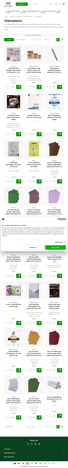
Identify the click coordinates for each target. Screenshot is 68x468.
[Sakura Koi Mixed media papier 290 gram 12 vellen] (13, 101)
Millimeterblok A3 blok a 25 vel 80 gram (33, 116)
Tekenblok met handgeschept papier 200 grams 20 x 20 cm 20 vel (13, 70)
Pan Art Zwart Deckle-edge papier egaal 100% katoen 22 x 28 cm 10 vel (34, 259)
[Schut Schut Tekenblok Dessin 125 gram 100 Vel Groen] (34, 149)
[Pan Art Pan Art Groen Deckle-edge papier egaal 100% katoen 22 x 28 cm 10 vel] (34, 385)
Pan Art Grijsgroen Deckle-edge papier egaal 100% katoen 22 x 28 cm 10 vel (13, 259)
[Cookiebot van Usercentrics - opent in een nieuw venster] (59, 219)
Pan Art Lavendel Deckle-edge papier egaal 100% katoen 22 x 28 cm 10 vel (34, 212)
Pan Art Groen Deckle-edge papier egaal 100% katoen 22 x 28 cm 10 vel (34, 401)
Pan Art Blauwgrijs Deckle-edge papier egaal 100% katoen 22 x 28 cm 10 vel (13, 401)
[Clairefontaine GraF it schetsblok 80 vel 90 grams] (13, 290)
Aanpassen (33, 247)
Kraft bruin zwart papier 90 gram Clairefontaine (54, 306)
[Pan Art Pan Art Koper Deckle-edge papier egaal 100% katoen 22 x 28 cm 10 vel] (34, 337)
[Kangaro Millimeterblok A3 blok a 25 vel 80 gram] (34, 101)
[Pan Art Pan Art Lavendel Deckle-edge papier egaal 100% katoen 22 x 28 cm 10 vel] (34, 196)
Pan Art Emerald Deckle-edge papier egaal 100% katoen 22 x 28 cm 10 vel (13, 212)
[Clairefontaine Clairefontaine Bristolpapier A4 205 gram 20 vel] (13, 337)
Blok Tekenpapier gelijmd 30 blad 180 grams (54, 117)
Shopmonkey (44, 466)
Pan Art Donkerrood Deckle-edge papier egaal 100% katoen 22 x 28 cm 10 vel (54, 353)
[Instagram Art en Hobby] (31, 444)
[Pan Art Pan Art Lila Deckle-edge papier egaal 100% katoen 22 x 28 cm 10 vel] (54, 196)
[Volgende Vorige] (40, 39)
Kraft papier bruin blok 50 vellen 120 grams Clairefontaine (34, 70)
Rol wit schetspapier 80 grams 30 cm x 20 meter (54, 399)
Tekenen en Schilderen (15, 16)
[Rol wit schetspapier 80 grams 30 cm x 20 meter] (54, 385)
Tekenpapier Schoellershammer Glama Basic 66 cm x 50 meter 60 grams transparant (54, 70)
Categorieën (21, 4)
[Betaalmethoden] (14, 463)
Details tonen (59, 242)
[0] (63, 4)
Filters (10, 39)
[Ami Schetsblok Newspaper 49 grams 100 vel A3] (13, 149)
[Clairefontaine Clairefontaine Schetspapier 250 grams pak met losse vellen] (34, 290)
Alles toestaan (55, 247)
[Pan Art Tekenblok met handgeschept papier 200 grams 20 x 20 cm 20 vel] (13, 54)
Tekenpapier (38, 16)
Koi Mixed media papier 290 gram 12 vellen (13, 117)
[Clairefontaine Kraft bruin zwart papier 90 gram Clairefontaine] (54, 290)
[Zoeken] (50, 4)
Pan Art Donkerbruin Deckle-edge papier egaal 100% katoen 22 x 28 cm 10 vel (54, 165)
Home (5, 16)
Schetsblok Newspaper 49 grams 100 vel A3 (13, 164)
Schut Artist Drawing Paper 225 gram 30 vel (54, 259)
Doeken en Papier (28, 16)
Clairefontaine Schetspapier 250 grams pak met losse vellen (34, 306)
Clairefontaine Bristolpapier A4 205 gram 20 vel (13, 353)
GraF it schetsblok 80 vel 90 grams (13, 305)
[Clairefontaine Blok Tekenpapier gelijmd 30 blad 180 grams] (54, 101)
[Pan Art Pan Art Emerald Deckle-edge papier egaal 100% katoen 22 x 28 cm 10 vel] (13, 196)
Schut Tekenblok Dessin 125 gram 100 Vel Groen (34, 164)
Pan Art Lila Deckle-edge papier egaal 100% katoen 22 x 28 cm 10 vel (54, 212)
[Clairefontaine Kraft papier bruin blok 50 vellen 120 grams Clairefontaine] (34, 54)
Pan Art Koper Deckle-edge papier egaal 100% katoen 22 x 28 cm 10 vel (34, 353)
